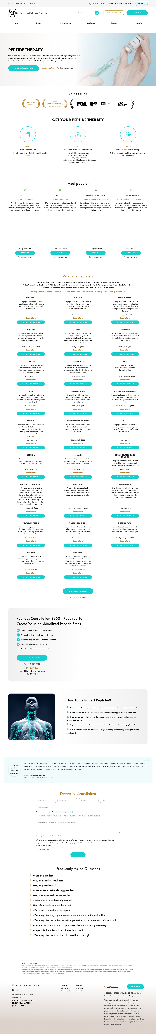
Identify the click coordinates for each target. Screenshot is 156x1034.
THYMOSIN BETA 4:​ (31, 523)
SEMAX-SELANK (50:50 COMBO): (125, 456)
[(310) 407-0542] (90, 4)
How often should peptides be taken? (52, 905)
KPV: (125, 361)
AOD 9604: (31, 298)
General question (94, 816)
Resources (114, 23)
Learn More (31, 318)
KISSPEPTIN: (78, 361)
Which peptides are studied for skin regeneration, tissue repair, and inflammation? (74, 920)
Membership (91, 23)
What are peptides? (43, 875)
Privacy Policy (47, 845)
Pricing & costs (60, 816)
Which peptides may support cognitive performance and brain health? (69, 915)
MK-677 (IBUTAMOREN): (125, 391)
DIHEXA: (31, 329)
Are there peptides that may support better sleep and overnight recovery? (70, 925)
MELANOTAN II (78, 391)
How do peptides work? (45, 885)
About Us (79, 985)
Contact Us (139, 23)
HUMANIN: (78, 552)
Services (38, 23)
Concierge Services (65, 23)
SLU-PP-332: (78, 484)
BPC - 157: (78, 298)
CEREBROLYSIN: (125, 298)
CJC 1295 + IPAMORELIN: (31, 484)
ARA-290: (31, 552)
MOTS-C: (31, 421)
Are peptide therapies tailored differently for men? (58, 930)
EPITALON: (125, 329)
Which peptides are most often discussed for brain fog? (61, 935)
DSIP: (78, 329)
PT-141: (125, 421)
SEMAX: (78, 455)
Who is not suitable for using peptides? (53, 910)
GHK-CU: (31, 361)
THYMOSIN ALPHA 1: (78, 523)
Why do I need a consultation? (49, 880)
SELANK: (31, 455)
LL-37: (31, 391)
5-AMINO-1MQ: (125, 523)
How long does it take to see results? (51, 895)
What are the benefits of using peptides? (53, 890)
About (16, 23)
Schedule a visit (44, 816)
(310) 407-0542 (98, 4)
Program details (76, 816)
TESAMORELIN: (125, 484)
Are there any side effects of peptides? (52, 900)
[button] (77, 875)
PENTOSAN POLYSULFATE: (78, 421)
